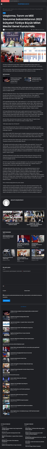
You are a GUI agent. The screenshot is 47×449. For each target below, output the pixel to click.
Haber (9, 9)
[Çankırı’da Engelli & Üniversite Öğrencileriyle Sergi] (23, 252)
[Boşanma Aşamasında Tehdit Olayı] (9, 252)
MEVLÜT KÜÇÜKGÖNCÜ (9, 29)
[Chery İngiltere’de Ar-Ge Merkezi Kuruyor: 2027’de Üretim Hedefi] (6, 412)
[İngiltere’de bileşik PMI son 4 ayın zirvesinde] (6, 335)
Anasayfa (5, 9)
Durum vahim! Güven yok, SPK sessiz (18, 378)
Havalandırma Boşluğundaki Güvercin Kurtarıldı (37, 244)
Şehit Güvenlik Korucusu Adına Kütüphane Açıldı (8, 236)
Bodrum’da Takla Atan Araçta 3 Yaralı (18, 394)
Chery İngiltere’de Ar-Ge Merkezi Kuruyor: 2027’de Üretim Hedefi (24, 411)
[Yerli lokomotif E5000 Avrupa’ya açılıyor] (6, 401)
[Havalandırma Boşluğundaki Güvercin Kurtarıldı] (38, 238)
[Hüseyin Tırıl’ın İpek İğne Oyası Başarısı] (6, 385)
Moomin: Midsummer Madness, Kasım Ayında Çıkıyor (22, 338)
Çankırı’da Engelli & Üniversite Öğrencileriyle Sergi (22, 258)
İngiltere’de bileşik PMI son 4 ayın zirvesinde (20, 333)
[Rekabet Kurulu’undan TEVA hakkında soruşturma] (6, 329)
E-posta (4, 290)
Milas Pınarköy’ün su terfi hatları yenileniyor (20, 389)
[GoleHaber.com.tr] (23, 4)
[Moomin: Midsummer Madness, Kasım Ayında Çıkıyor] (6, 340)
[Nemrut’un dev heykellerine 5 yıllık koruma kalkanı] (6, 407)
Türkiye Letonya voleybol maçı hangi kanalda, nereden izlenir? (16, 79)
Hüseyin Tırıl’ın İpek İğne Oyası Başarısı (19, 383)
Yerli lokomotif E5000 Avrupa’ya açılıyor (19, 400)
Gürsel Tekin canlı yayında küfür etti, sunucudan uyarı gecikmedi (23, 244)
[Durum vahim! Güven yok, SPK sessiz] (6, 380)
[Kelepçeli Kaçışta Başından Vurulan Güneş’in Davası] (38, 252)
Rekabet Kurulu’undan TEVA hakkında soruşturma (21, 327)
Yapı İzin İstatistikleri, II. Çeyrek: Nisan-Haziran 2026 (20, 1)
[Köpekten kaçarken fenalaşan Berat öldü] (27, 79)
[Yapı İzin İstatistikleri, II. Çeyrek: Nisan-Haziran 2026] (6, 324)
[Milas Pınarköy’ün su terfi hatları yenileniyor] (6, 390)
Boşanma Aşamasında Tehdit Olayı (8, 258)
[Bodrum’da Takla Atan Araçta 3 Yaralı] (6, 396)
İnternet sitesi (27, 290)
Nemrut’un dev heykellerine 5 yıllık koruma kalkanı (21, 405)
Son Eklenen (23, 306)
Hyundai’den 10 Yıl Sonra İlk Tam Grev (11, 374)
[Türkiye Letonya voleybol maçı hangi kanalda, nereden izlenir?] (6, 79)
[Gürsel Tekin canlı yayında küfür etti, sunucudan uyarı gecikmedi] (23, 238)
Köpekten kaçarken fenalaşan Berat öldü (19, 316)
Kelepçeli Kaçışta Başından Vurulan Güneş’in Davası (38, 258)
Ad (4, 286)
